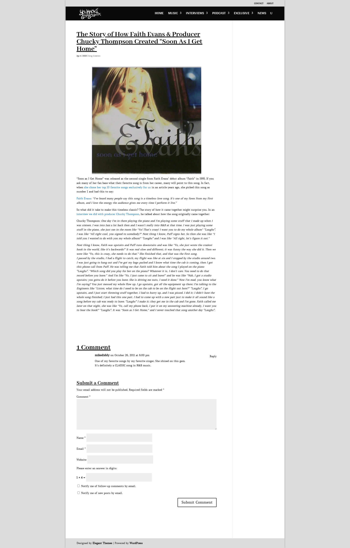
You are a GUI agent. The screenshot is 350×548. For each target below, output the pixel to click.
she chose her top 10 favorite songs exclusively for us (117, 187)
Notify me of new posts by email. (101, 493)
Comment (83, 396)
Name (81, 437)
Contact (258, 4)
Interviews (195, 14)
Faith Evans (84, 198)
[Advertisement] (143, 320)
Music (173, 14)
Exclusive (241, 14)
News (262, 14)
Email (81, 448)
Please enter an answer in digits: (97, 468)
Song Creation (94, 56)
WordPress (136, 543)
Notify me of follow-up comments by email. (108, 486)
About (270, 4)
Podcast (219, 14)
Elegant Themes (102, 543)
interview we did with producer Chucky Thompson (108, 214)
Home (159, 14)
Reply (213, 356)
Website (81, 459)
